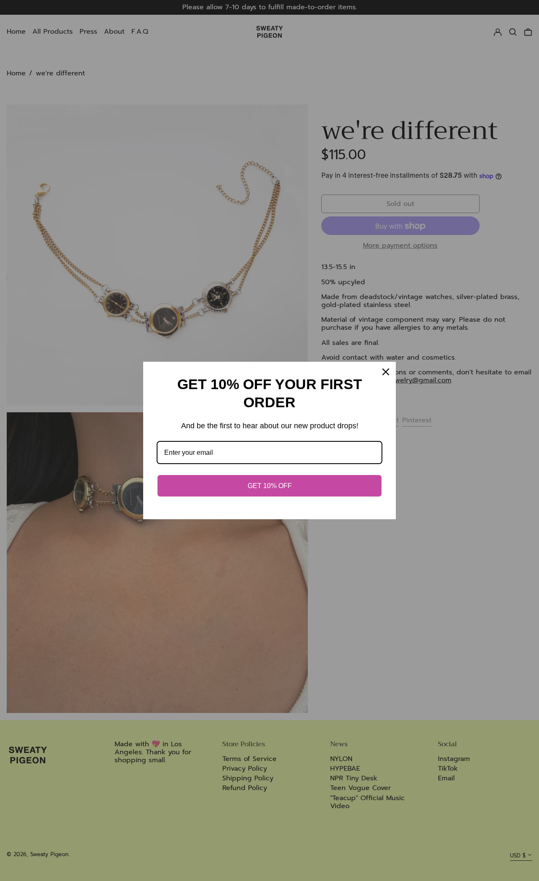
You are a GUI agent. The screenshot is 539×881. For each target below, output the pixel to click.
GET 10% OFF (270, 485)
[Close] (386, 372)
